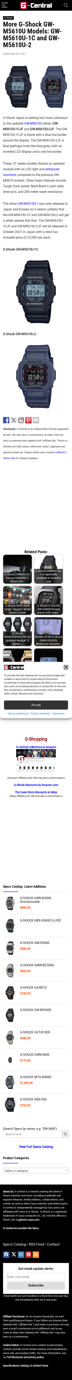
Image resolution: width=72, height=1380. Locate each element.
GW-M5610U (33, 123)
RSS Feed (36, 1244)
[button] (66, 667)
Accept (36, 705)
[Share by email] (36, 420)
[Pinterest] (28, 1254)
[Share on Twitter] (13, 420)
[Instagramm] (21, 1254)
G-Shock (8, 18)
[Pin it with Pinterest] (28, 420)
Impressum (58, 713)
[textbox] (36, 1171)
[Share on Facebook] (6, 420)
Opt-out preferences (18, 713)
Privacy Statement (40, 713)
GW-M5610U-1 (28, 204)
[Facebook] (6, 1254)
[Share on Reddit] (21, 420)
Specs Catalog (14, 1244)
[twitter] (13, 1254)
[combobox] (36, 1170)
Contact (53, 1244)
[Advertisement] (36, 503)
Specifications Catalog (15, 1365)
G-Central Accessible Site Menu (21, 1228)
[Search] (66, 5)
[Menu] (5, 5)
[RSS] (36, 1254)
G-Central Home (39, 1365)
